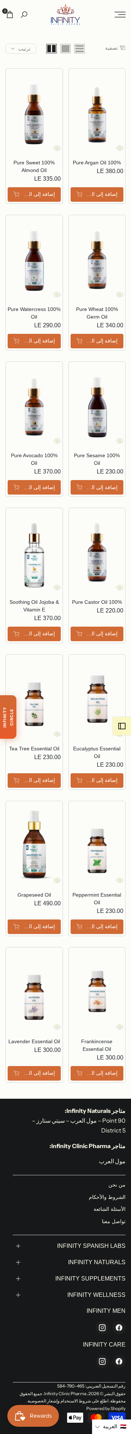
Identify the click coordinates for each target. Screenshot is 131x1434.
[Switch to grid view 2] (51, 48)
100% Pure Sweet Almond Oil (34, 166)
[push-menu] (120, 14)
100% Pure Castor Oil (97, 602)
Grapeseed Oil (34, 895)
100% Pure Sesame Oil (97, 459)
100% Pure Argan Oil (97, 162)
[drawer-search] (24, 15)
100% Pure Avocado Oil (34, 459)
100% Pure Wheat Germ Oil (97, 313)
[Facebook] (119, 1327)
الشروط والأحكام (107, 1197)
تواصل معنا (114, 1221)
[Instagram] (102, 1327)
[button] (111, 1426)
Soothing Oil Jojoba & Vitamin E (34, 605)
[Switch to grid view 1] (65, 48)
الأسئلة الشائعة (110, 1209)
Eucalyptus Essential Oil (96, 752)
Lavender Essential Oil (34, 1041)
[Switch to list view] (79, 48)
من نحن (117, 1185)
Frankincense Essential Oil (96, 1045)
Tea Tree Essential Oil (34, 748)
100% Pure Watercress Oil (34, 313)
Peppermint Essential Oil (96, 898)
